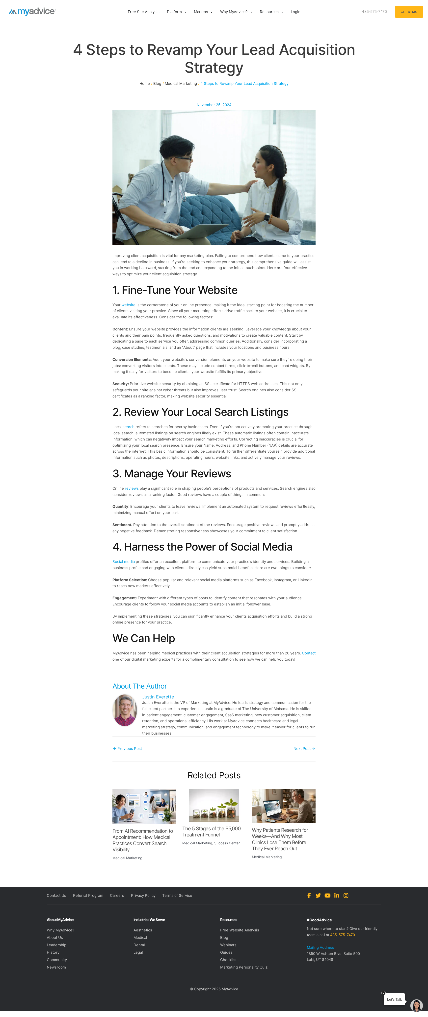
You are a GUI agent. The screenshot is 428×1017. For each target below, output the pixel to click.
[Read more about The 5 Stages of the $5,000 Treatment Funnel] (214, 805)
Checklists (229, 959)
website (128, 304)
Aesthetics (143, 930)
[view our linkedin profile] (337, 895)
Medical (140, 937)
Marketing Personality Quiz (244, 967)
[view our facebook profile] (309, 895)
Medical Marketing (127, 858)
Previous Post (127, 748)
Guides (226, 952)
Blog (224, 937)
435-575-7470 (342, 935)
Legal (138, 952)
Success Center (227, 843)
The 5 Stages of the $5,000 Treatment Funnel (211, 832)
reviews (132, 488)
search (128, 426)
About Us (55, 937)
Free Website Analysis (239, 930)
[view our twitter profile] (318, 895)
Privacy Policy (143, 895)
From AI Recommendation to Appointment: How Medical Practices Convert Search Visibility (142, 840)
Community (57, 959)
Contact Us (56, 895)
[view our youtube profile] (327, 895)
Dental (139, 945)
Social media (123, 561)
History (53, 952)
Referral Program (88, 895)
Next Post (304, 748)
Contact (309, 653)
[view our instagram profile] (346, 895)
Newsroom (56, 967)
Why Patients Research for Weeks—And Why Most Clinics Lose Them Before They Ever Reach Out (280, 839)
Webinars (228, 945)
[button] (184, 11)
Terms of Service (177, 895)
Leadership (56, 945)
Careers (117, 895)
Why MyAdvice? (60, 930)
